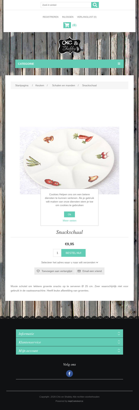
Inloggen (67, 17)
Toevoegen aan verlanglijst (57, 271)
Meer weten (69, 220)
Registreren (50, 17)
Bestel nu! (73, 252)
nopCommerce (75, 401)
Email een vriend (92, 271)
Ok (69, 214)
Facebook (69, 373)
